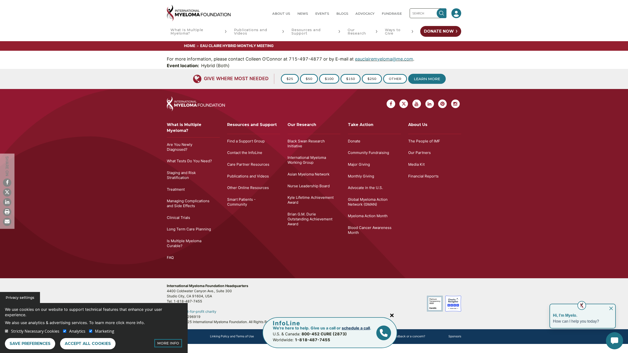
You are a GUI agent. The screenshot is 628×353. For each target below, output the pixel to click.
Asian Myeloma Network (308, 174)
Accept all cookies (88, 343)
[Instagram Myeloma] (455, 103)
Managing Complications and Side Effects (188, 203)
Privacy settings (20, 297)
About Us (281, 13)
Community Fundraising (368, 152)
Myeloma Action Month (368, 216)
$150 (350, 79)
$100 (329, 79)
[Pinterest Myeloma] (442, 103)
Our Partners (419, 152)
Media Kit (416, 164)
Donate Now (439, 31)
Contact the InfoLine (244, 152)
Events (322, 13)
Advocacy (365, 13)
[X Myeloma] (7, 192)
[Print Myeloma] (7, 212)
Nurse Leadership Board (309, 186)
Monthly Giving (361, 176)
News (302, 13)
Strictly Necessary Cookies (35, 331)
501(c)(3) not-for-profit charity (191, 311)
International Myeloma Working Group (307, 160)
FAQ (170, 257)
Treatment (176, 189)
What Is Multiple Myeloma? (186, 32)
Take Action (360, 124)
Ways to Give (393, 32)
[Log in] (456, 13)
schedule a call (356, 328)
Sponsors (454, 336)
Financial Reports (423, 176)
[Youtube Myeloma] (416, 103)
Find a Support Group (246, 141)
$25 (290, 79)
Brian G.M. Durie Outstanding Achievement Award (310, 219)
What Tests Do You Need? (189, 161)
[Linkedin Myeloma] (7, 202)
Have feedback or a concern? (405, 336)
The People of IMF (424, 141)
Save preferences (30, 343)
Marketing (104, 331)
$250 (371, 79)
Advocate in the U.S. (365, 187)
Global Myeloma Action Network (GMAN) (368, 202)
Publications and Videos (250, 32)
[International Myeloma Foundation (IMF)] (215, 13)
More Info (168, 343)
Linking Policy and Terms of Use (232, 336)
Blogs (342, 13)
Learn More (427, 78)
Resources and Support (305, 32)
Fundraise (392, 13)
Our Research (357, 32)
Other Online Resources (248, 187)
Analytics (77, 331)
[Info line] (383, 333)
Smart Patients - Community (241, 202)
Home (189, 45)
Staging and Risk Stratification (181, 175)
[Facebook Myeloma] (7, 182)
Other (395, 79)
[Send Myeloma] (7, 222)
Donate (354, 141)
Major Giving (359, 164)
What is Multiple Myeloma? (184, 127)
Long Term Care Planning (189, 229)
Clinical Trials (178, 217)
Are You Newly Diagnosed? (179, 147)
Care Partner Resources (248, 164)
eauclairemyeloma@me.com (384, 59)
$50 (309, 79)
